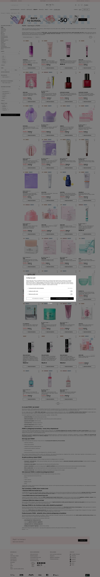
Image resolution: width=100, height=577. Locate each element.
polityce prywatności (40, 282)
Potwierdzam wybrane (37, 298)
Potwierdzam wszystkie (62, 298)
